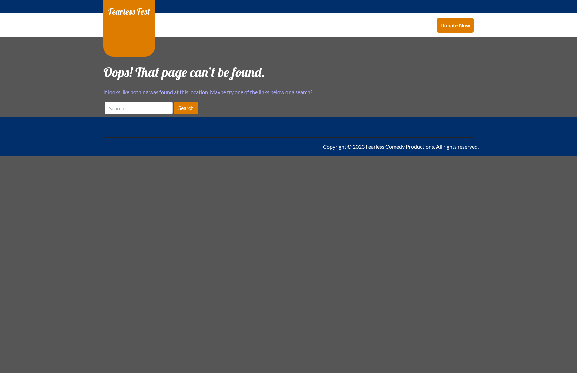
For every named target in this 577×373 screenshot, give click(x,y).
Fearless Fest (129, 11)
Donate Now (455, 25)
